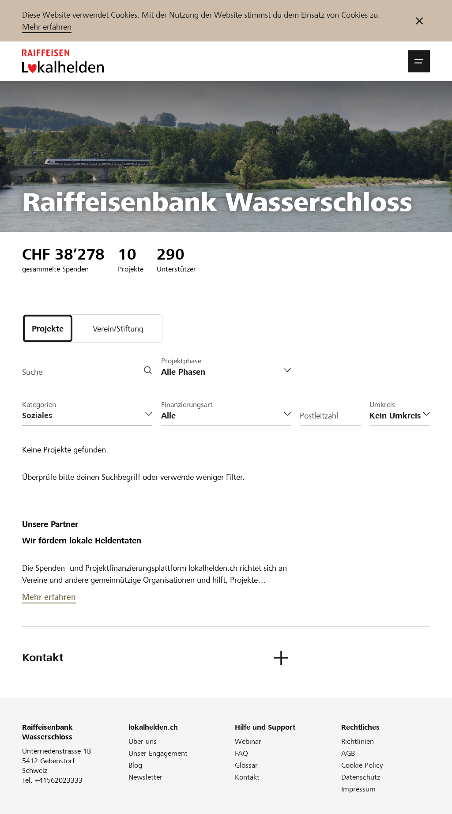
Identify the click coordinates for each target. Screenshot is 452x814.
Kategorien (39, 404)
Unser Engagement (158, 753)
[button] (419, 61)
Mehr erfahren (47, 26)
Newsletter (145, 777)
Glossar (246, 765)
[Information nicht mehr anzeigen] (419, 21)
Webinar (248, 741)
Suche (32, 372)
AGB (348, 753)
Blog (135, 765)
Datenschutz (360, 777)
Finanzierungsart (187, 404)
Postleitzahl (319, 415)
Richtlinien (357, 741)
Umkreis (382, 404)
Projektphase (181, 361)
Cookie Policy (362, 765)
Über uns (142, 741)
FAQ (241, 753)
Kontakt (247, 777)
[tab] (48, 328)
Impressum (358, 789)
